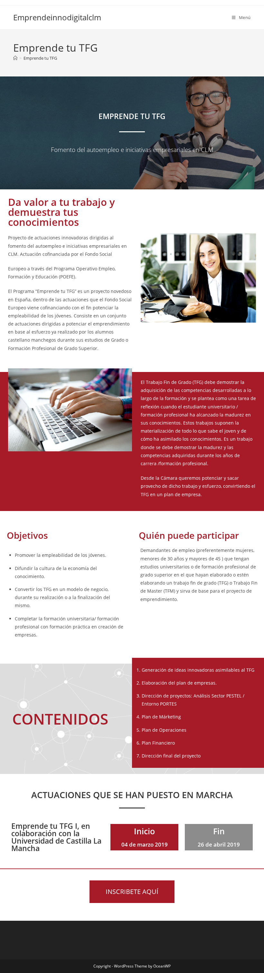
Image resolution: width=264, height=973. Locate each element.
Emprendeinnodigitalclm (57, 17)
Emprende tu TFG (40, 58)
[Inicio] (15, 58)
